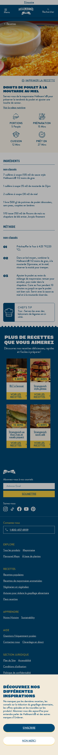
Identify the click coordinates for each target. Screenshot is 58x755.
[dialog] (29, 714)
